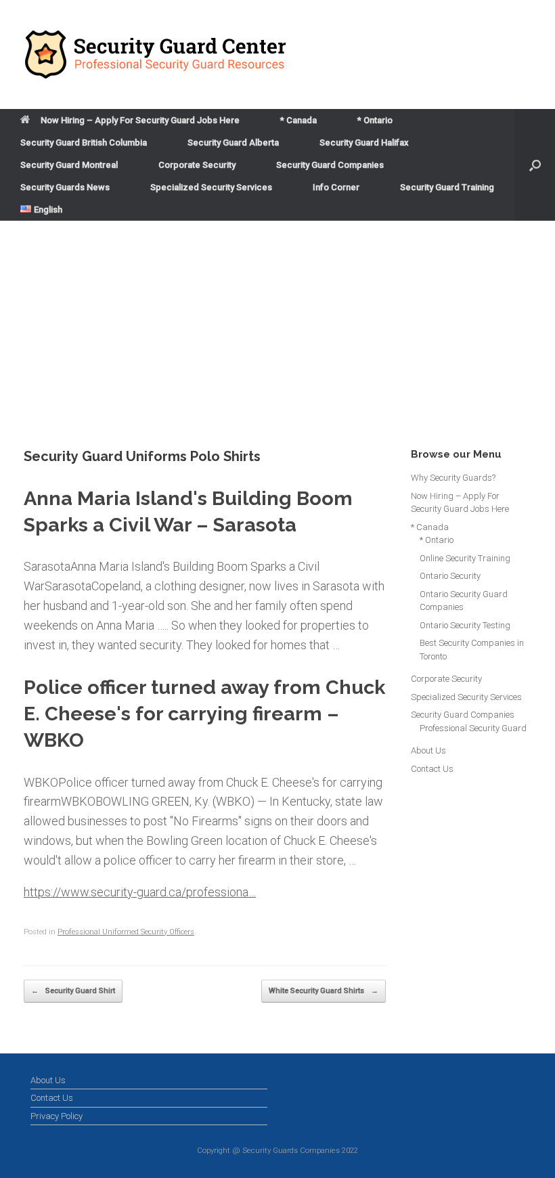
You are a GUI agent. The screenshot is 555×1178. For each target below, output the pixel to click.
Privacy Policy (56, 1116)
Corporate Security (197, 165)
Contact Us (432, 769)
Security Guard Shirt (73, 990)
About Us (428, 750)
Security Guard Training (447, 187)
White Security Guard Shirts (323, 990)
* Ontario (375, 120)
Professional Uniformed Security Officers (126, 932)
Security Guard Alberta (233, 142)
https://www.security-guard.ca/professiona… (140, 892)
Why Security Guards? (453, 478)
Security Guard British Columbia (83, 142)
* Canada (298, 120)
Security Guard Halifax (364, 142)
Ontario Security (450, 576)
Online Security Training (465, 558)
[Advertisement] (277, 322)
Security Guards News (65, 187)
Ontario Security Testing (465, 625)
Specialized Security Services (211, 187)
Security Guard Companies (330, 165)
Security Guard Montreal (69, 165)
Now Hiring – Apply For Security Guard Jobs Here (140, 120)
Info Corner (336, 187)
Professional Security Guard (473, 728)
